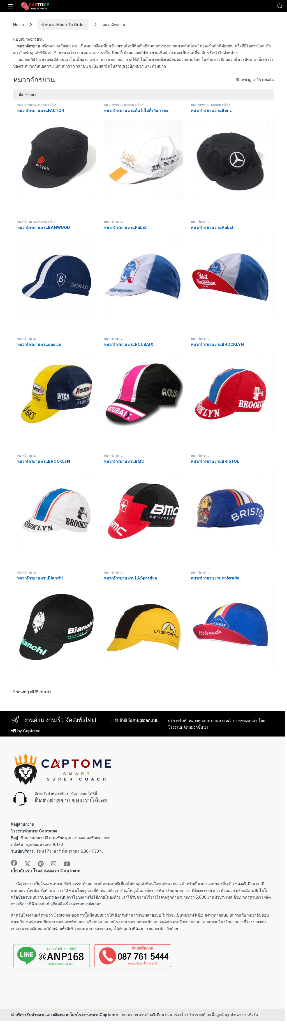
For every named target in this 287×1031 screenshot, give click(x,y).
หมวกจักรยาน (26, 105)
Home (18, 24)
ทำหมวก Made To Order (63, 24)
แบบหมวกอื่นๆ (46, 105)
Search (280, 6)
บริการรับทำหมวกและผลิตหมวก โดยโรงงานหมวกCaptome (66, 1014)
